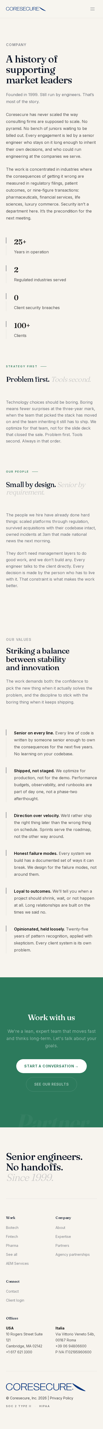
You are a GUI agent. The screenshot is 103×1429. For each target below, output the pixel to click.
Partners (62, 1245)
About (60, 1227)
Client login (15, 1300)
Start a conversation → (51, 1066)
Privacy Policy (61, 1398)
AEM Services (17, 1263)
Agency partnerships (73, 1254)
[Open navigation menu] (92, 8)
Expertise (63, 1236)
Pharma (12, 1245)
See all (11, 1254)
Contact (12, 1291)
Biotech (12, 1227)
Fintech (12, 1236)
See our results (51, 1084)
